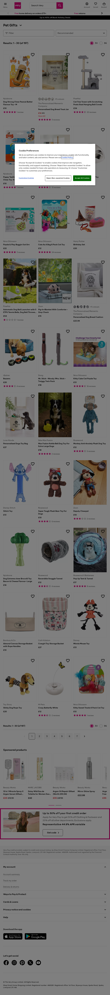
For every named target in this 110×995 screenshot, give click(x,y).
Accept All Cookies (82, 178)
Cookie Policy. (67, 157)
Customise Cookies (26, 178)
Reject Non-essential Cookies (58, 178)
